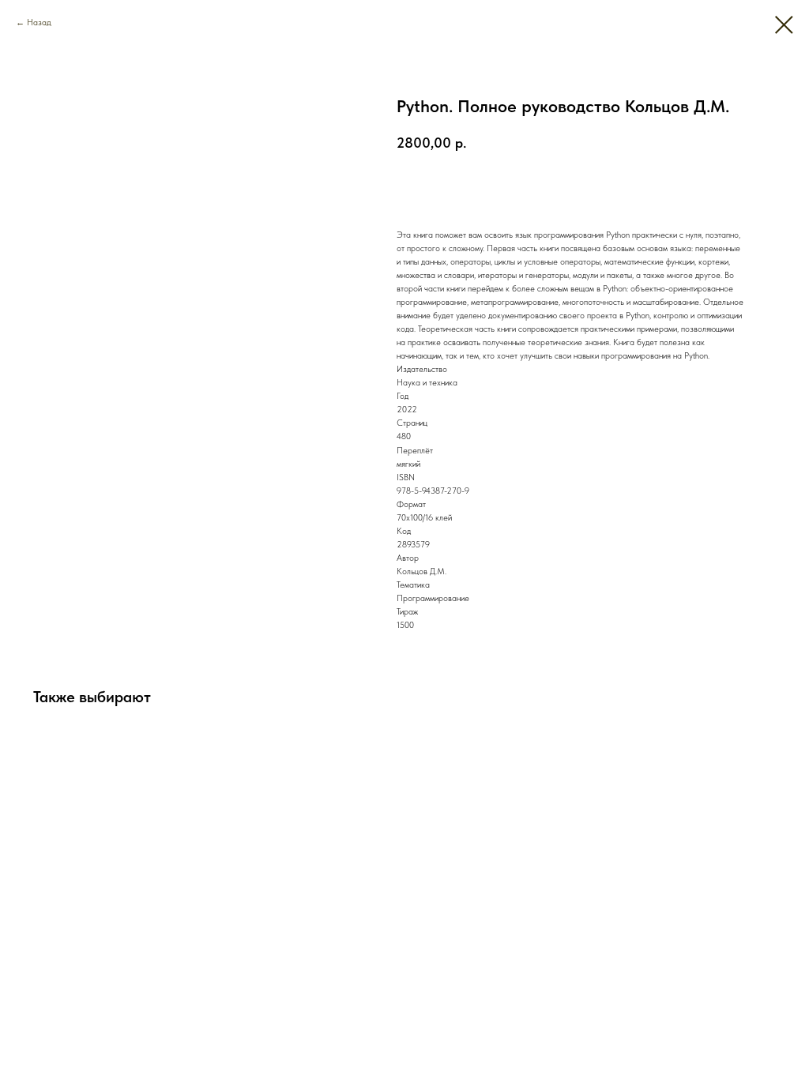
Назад (39, 22)
